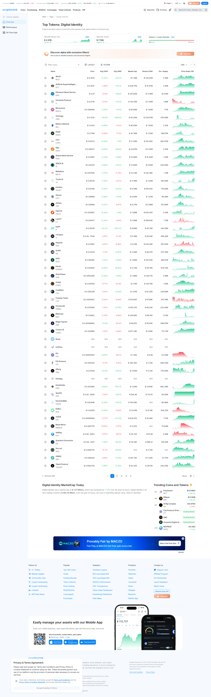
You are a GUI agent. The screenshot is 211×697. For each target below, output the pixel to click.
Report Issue (159, 586)
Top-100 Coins (69, 570)
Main (44, 17)
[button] (55, 642)
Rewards (132, 594)
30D (87, 37)
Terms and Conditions (136, 672)
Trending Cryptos (100, 570)
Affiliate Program (161, 574)
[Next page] (131, 476)
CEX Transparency (100, 586)
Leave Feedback (160, 582)
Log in (205, 3)
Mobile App (133, 598)
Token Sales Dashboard (102, 590)
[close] (183, 538)
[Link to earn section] (170, 10)
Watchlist (132, 574)
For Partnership (160, 578)
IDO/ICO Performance (102, 582)
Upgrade (196, 3)
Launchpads (68, 594)
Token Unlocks (69, 582)
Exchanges (67, 598)
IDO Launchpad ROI (101, 574)
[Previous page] (108, 476)
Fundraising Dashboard (102, 594)
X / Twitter (36, 570)
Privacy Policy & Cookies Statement (32, 682)
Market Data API (162, 591)
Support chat (162, 570)
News (130, 586)
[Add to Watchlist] (45, 78)
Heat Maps (97, 598)
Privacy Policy (150, 672)
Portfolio (132, 570)
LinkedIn (35, 590)
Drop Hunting (69, 586)
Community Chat (38, 578)
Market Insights (38, 574)
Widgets (131, 590)
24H (172, 37)
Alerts (130, 578)
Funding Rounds (70, 578)
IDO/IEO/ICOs (68, 590)
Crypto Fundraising (39, 582)
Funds (65, 574)
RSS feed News (38, 594)
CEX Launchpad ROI (101, 578)
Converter (132, 582)
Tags (51, 17)
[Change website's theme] (184, 3)
